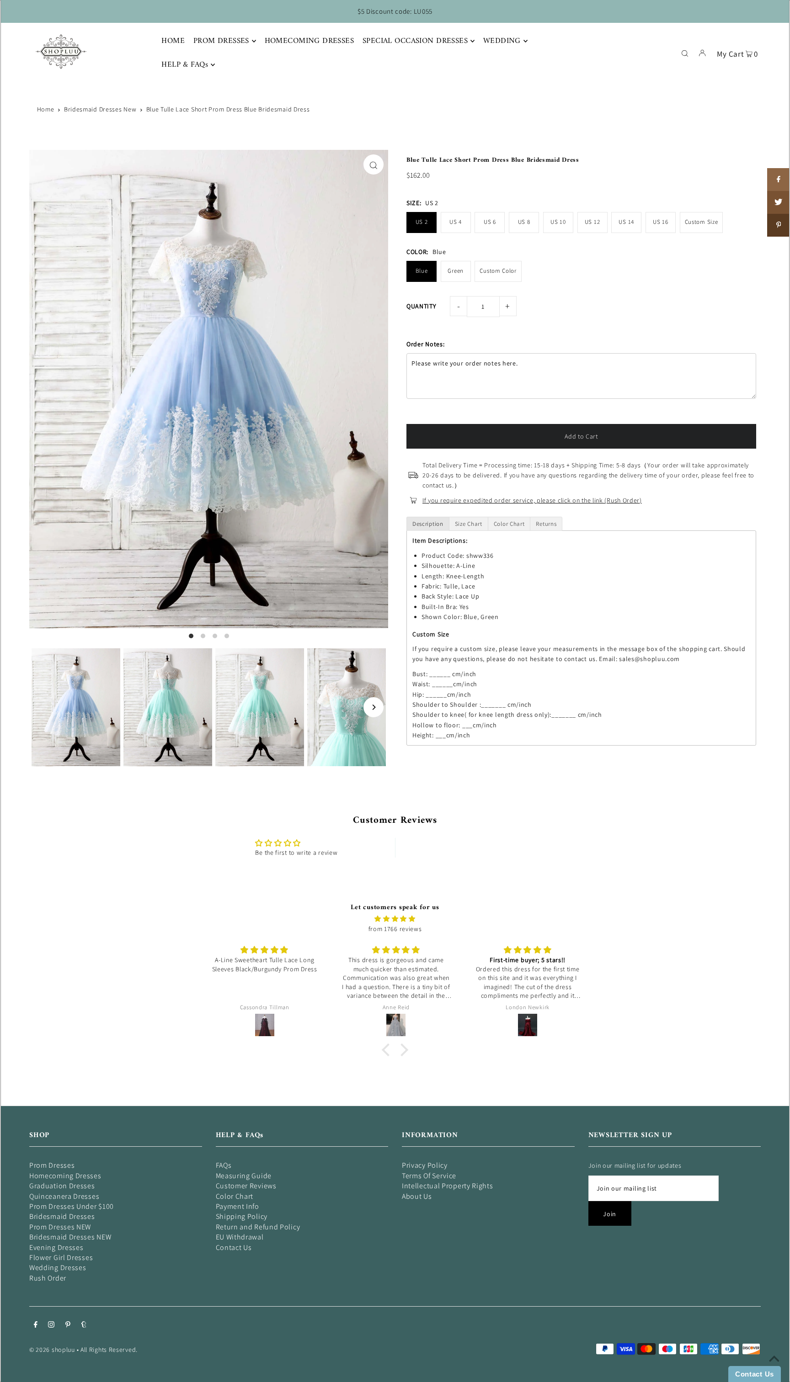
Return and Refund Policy (258, 1227)
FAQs (224, 1165)
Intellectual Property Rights (447, 1186)
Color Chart (235, 1196)
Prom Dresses (52, 1165)
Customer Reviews (246, 1186)
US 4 (455, 222)
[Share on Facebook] (778, 179)
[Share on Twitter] (778, 202)
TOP (774, 1369)
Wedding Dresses (57, 1267)
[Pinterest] (67, 1325)
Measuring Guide (244, 1176)
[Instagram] (51, 1325)
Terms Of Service (429, 1176)
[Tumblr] (83, 1325)
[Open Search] (685, 52)
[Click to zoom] (373, 164)
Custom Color (498, 271)
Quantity (421, 306)
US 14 (626, 222)
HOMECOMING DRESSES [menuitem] (309, 41)
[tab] (427, 524)
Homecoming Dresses (65, 1176)
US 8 (524, 222)
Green (456, 271)
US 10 (558, 222)
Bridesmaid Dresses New (100, 109)
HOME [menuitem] (173, 41)
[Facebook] (35, 1325)
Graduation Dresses (62, 1186)
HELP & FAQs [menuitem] (184, 65)
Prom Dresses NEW (60, 1227)
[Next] (373, 707)
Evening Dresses (56, 1247)
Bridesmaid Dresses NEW (70, 1237)
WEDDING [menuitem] (502, 41)
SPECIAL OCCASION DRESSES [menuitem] (415, 41)
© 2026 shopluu (52, 1349)
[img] (395, 919)
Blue (422, 271)
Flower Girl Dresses (61, 1257)
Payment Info (237, 1206)
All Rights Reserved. (109, 1349)
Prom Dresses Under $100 (71, 1206)
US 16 (660, 222)
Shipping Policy (242, 1216)
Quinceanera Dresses (64, 1196)
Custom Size (701, 222)
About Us (417, 1196)
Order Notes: (425, 344)
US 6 (490, 222)
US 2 (422, 222)
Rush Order (47, 1278)
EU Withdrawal (240, 1237)
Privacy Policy (425, 1165)
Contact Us (234, 1247)
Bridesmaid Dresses (62, 1216)
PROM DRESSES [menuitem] (221, 41)
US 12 (592, 222)
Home (45, 109)
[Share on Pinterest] (778, 225)
